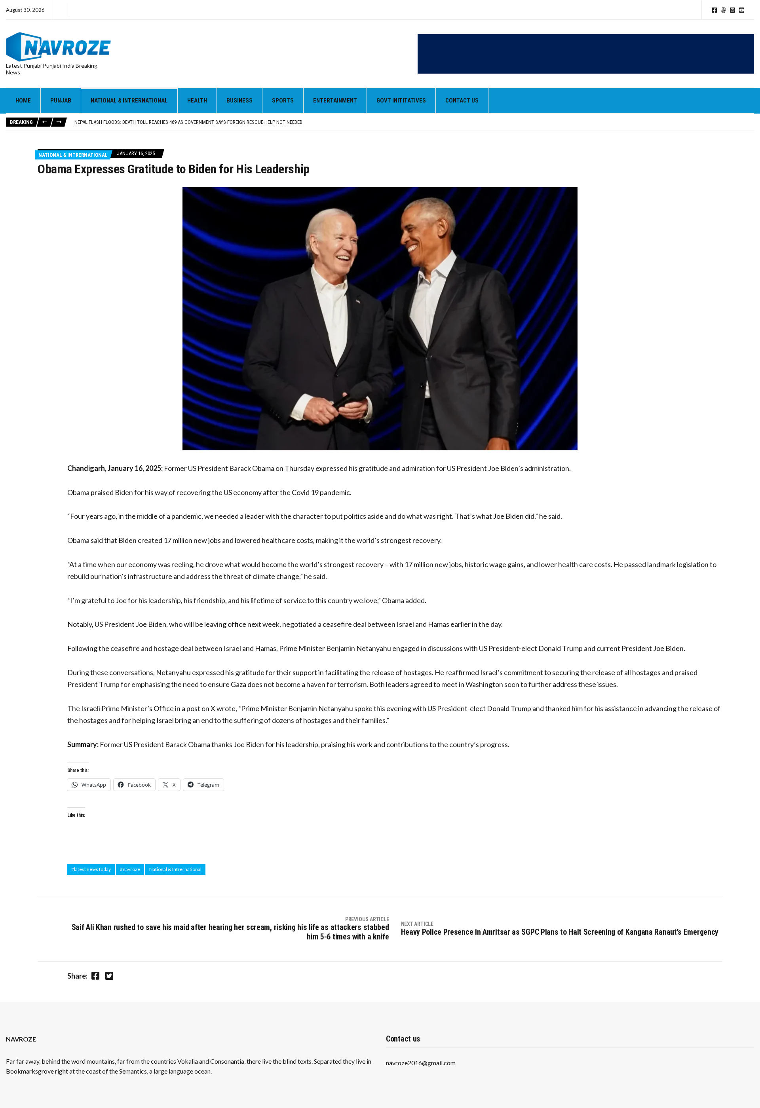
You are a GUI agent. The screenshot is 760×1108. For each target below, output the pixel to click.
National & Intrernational (129, 100)
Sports (283, 100)
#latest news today (91, 869)
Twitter (723, 10)
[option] (414, 122)
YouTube (742, 10)
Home (23, 100)
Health (197, 100)
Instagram (732, 10)
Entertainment (335, 100)
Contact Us (462, 100)
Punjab (60, 100)
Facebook (714, 10)
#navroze (130, 869)
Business (239, 100)
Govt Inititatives (401, 100)
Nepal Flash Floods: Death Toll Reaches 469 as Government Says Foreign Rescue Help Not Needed (188, 122)
